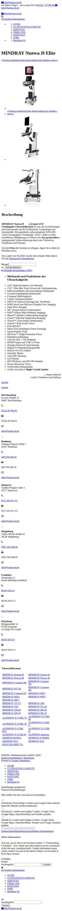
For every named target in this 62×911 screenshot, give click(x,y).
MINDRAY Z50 (10, 706)
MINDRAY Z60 (36, 703)
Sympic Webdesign (20, 760)
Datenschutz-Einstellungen (21, 258)
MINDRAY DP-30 (11, 713)
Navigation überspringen (13, 19)
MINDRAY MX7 (36, 693)
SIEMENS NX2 (36, 741)
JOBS (10, 779)
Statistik (31, 823)
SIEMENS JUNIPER (38, 738)
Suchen (5, 905)
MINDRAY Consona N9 (14, 682)
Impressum (29, 758)
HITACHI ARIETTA (12, 744)
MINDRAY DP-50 (37, 710)
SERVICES (13, 771)
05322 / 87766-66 (45, 5)
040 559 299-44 (8, 457)
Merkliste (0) (13, 782)
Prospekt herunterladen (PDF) (17, 270)
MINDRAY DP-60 (11, 710)
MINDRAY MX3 (36, 696)
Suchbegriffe (7, 864)
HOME (10, 765)
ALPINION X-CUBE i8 (14, 734)
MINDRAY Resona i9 (13, 674)
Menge (4, 264)
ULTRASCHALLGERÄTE (21, 768)
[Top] (2, 899)
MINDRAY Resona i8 (13, 678)
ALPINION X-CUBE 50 (14, 724)
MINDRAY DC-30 (11, 688)
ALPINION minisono (38, 734)
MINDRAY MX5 (10, 696)
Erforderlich (30, 804)
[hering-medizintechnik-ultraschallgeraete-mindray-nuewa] (29, 60)
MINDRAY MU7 (10, 700)
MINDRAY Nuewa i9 (39, 674)
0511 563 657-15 (9, 500)
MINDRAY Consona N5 (14, 693)
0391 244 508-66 (9, 547)
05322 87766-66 (9, 410)
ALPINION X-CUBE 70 (14, 718)
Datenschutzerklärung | (12, 758)
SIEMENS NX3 (10, 741)
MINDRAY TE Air (37, 706)
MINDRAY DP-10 (37, 713)
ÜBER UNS (13, 774)
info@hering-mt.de (13, 2)
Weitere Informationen (43, 831)
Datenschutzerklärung (11, 831)
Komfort (28, 812)
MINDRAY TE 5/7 (11, 703)
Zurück (4, 382)
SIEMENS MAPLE (12, 738)
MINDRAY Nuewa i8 (39, 678)
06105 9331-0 (8, 590)
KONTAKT (13, 776)
